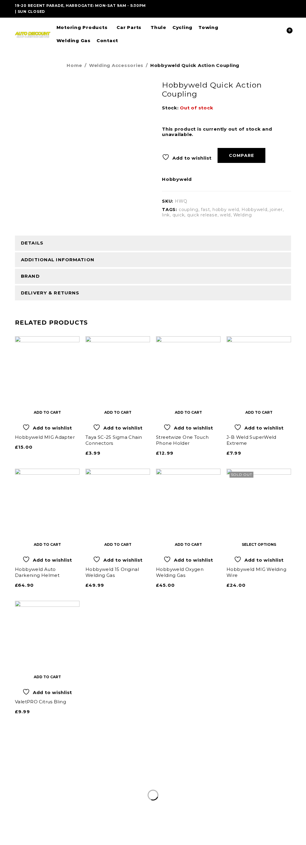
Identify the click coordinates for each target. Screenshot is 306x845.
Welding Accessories (116, 65)
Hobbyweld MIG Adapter (45, 437)
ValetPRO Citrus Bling (40, 702)
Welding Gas (213, 792)
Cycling (159, 792)
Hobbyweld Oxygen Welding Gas (180, 572)
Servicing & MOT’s (102, 792)
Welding (242, 215)
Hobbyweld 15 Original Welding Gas (112, 572)
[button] (47, 412)
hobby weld (225, 209)
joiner (276, 209)
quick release (202, 215)
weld (225, 215)
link (166, 215)
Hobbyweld (177, 179)
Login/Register (273, 34)
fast (205, 209)
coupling (188, 209)
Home (74, 65)
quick (178, 215)
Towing (183, 792)
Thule (139, 792)
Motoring (63, 792)
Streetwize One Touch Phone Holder (182, 440)
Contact (245, 792)
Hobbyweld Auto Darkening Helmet (37, 572)
